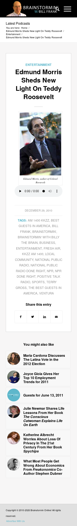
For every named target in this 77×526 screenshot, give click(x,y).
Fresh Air (52, 248)
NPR (50, 271)
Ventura (46, 293)
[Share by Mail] (56, 317)
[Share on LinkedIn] (44, 317)
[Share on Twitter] (33, 317)
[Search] (55, 8)
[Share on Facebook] (21, 317)
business (47, 242)
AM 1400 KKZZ (38, 220)
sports (38, 282)
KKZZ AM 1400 (32, 254)
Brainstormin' (44, 231)
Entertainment (38, 65)
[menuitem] (55, 8)
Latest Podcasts (18, 23)
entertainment (29, 248)
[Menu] (65, 8)
